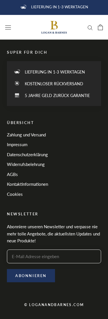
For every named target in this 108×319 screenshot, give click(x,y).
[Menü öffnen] (8, 27)
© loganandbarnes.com (54, 305)
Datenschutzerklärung (27, 154)
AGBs (12, 174)
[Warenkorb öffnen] (100, 27)
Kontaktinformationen (27, 184)
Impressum (17, 144)
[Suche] (90, 27)
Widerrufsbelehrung (26, 164)
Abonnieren (31, 275)
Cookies (15, 194)
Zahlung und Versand (26, 134)
